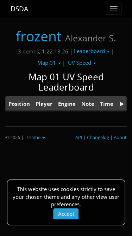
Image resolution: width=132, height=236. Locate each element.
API (78, 137)
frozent (39, 36)
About (120, 137)
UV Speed (80, 62)
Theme (34, 137)
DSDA (19, 8)
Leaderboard (90, 50)
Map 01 (47, 62)
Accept (66, 213)
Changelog (98, 137)
